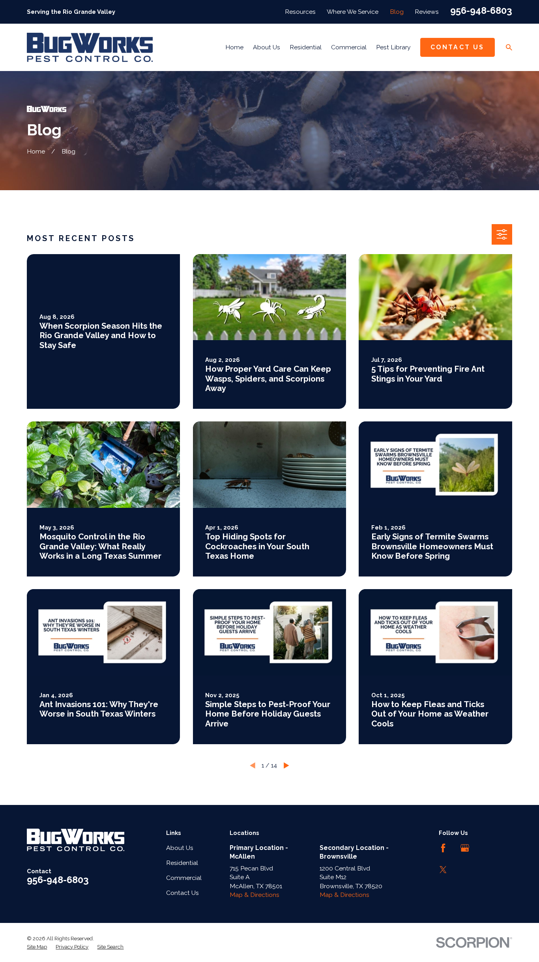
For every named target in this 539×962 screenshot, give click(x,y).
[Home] (90, 47)
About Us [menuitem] (266, 47)
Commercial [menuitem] (349, 47)
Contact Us (457, 47)
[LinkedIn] (486, 848)
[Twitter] (443, 869)
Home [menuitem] (234, 47)
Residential (182, 863)
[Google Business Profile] (464, 848)
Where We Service (352, 11)
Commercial (184, 878)
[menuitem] (37, 947)
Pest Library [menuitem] (393, 47)
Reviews (427, 11)
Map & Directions (254, 894)
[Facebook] (443, 848)
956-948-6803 (481, 10)
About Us (179, 848)
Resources (300, 11)
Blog (397, 11)
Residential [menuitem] (306, 47)
